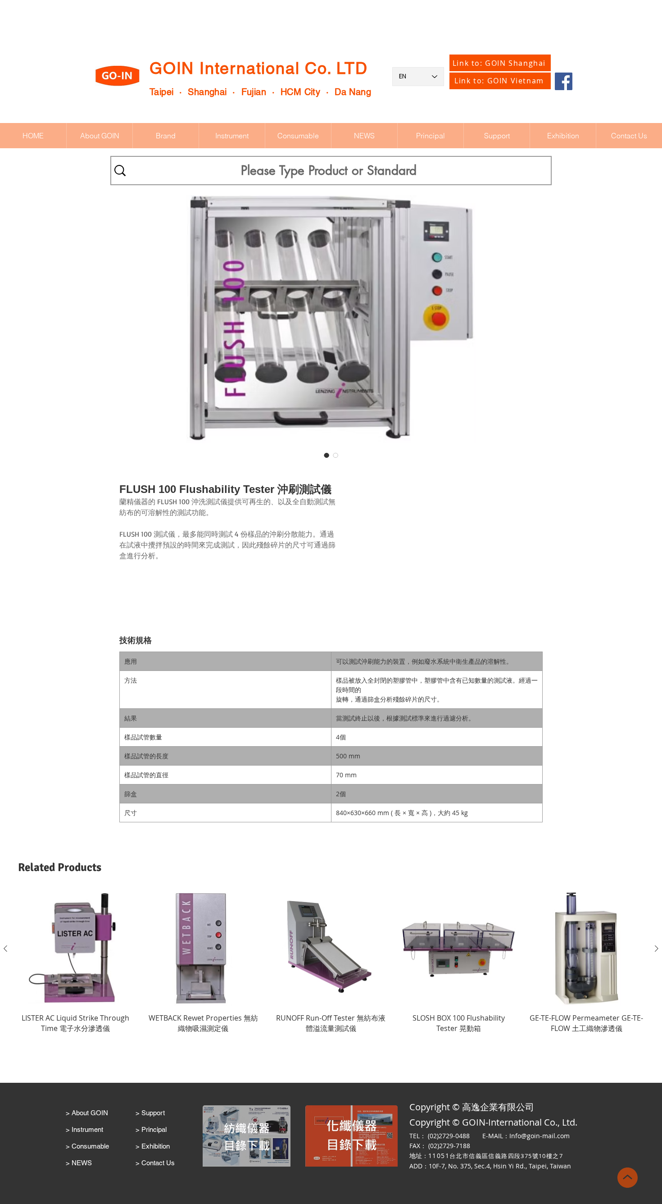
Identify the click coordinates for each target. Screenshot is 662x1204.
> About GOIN (87, 1113)
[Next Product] (656, 948)
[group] (331, 967)
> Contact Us (155, 1163)
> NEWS (79, 1163)
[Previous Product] (5, 948)
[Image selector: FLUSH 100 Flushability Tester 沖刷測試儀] (326, 455)
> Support (150, 1113)
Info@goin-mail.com (539, 1135)
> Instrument (84, 1129)
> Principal (151, 1129)
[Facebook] (563, 81)
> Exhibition (153, 1146)
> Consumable (87, 1146)
